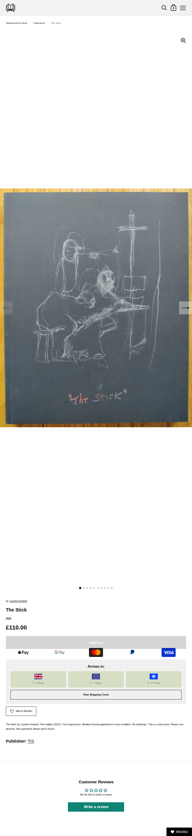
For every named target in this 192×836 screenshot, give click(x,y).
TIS (31, 741)
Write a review (96, 807)
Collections (39, 23)
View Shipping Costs (96, 694)
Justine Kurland (18, 601)
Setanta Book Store (16, 23)
